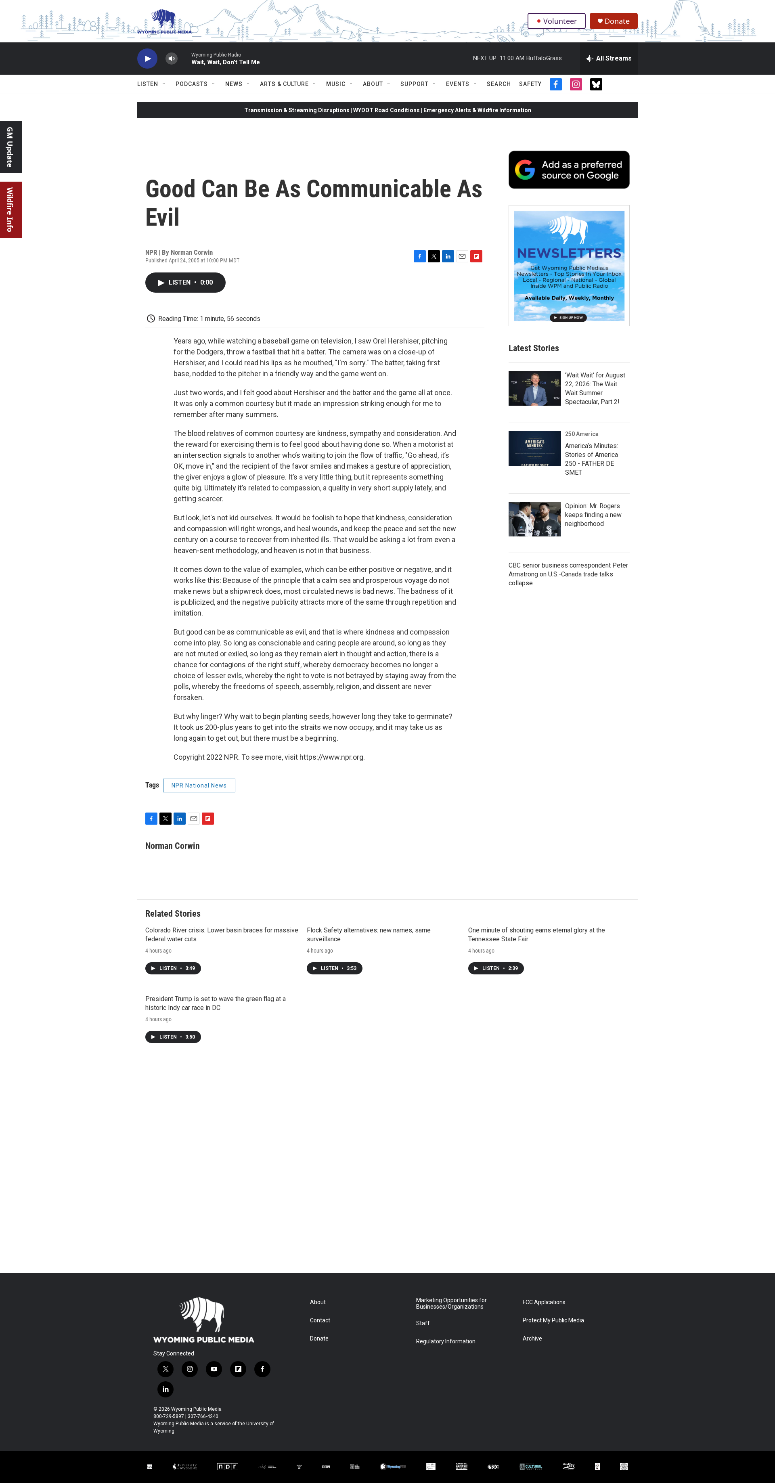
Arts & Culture (284, 84)
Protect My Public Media (553, 1321)
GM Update (10, 147)
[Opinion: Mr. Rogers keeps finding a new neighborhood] (535, 519)
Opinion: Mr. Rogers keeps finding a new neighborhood (593, 515)
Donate (617, 21)
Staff (423, 1323)
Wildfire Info (10, 209)
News (234, 84)
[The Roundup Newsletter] (569, 265)
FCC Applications (544, 1302)
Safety (530, 84)
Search (499, 84)
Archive (532, 1339)
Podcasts (192, 84)
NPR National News (199, 785)
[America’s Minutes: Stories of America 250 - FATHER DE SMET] (535, 448)
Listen (147, 84)
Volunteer (560, 21)
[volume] (171, 59)
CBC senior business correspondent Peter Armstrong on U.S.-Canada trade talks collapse (568, 574)
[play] (147, 58)
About (373, 84)
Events (457, 84)
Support (414, 84)
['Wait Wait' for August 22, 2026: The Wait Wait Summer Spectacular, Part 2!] (535, 388)
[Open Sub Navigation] (164, 84)
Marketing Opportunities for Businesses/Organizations (451, 1303)
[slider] (184, 58)
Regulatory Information (445, 1341)
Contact (320, 1321)
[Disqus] (387, 1164)
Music (336, 84)
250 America (582, 434)
